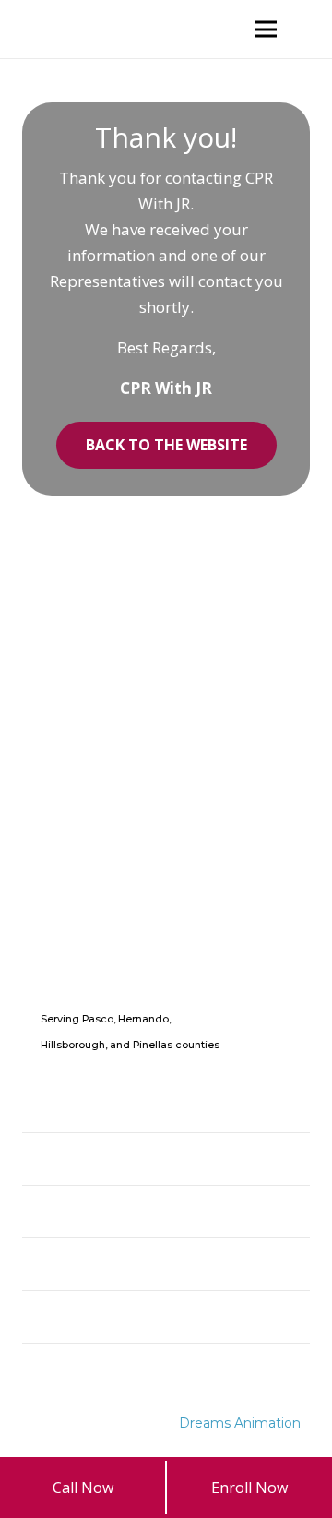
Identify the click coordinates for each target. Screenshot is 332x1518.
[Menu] (266, 29)
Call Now (83, 1487)
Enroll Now (249, 1487)
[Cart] (309, 29)
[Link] (44, 29)
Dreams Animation (240, 1423)
